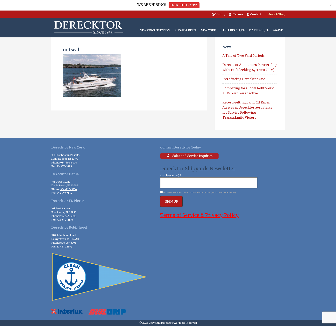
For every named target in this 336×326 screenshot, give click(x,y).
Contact (255, 14)
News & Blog (276, 14)
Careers (237, 14)
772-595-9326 (68, 216)
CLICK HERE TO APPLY (184, 5)
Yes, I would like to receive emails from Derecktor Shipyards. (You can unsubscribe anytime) (199, 192)
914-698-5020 (68, 162)
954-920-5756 (68, 189)
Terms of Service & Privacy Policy (199, 215)
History (220, 14)
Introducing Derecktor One (244, 79)
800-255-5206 (68, 242)
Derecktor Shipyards (87, 27)
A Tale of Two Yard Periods (243, 55)
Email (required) (170, 175)
